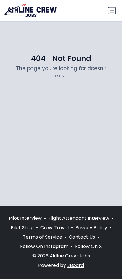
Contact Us (82, 237)
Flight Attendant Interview (78, 218)
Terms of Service (42, 237)
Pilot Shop (22, 227)
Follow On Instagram (44, 246)
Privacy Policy (91, 227)
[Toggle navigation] (112, 10)
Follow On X (88, 246)
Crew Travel (54, 227)
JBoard (75, 265)
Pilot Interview (25, 218)
